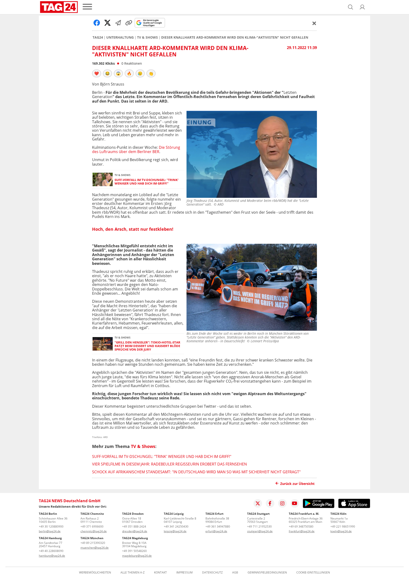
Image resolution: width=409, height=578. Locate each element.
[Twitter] (257, 503)
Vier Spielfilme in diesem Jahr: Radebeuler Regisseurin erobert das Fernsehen (169, 464)
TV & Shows (147, 37)
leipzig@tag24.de (175, 531)
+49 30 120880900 (51, 526)
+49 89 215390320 (92, 543)
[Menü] (87, 7)
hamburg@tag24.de (52, 556)
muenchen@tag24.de (94, 548)
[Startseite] (59, 7)
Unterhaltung (120, 37)
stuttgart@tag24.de (260, 531)
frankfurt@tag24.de (302, 531)
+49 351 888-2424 (134, 526)
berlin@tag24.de (50, 531)
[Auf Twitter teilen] (107, 22)
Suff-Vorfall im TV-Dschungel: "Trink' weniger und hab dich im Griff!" (146, 181)
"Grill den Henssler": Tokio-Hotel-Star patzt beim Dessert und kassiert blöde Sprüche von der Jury (147, 346)
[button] (362, 7)
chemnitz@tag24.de (93, 531)
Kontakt (160, 572)
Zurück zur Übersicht (297, 483)
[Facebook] (270, 503)
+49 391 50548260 (134, 551)
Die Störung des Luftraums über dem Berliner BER (136, 149)
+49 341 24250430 (176, 526)
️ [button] (96, 73)
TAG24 (98, 37)
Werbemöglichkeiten (95, 572)
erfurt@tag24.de (216, 531)
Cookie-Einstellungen (313, 572)
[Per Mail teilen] (118, 22)
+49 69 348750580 (301, 526)
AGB (235, 572)
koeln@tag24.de (341, 531)
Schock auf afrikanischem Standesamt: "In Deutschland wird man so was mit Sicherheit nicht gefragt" (196, 471)
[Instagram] (282, 503)
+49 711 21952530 (259, 526)
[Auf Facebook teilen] (97, 22)
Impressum (184, 572)
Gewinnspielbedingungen (267, 572)
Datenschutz (212, 572)
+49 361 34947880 (217, 526)
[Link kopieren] (128, 22)
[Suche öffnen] (350, 7)
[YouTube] (294, 503)
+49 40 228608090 (51, 551)
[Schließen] (314, 23)
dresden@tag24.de (134, 531)
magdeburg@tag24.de (137, 556)
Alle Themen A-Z (132, 572)
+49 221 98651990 (342, 526)
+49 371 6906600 (91, 526)
